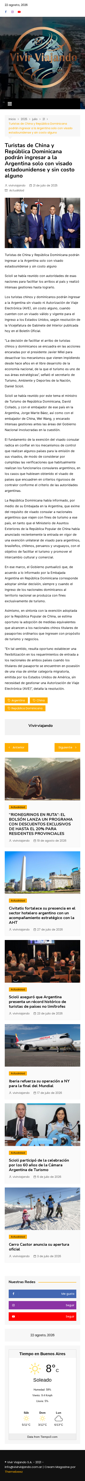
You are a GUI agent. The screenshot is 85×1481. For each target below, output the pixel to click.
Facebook (6, 12)
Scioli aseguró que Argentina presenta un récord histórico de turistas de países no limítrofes (37, 1001)
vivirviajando (17, 185)
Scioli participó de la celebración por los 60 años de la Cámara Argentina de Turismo (39, 1165)
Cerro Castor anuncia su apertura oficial (39, 1247)
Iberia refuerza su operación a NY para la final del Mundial (39, 1083)
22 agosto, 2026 (16, 5)
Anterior (18, 747)
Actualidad (16, 190)
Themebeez (14, 1472)
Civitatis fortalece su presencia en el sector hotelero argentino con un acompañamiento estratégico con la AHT (42, 915)
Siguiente (65, 747)
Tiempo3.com (49, 1436)
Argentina (18, 700)
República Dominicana (26, 708)
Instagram (12, 12)
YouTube (19, 12)
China (41, 700)
